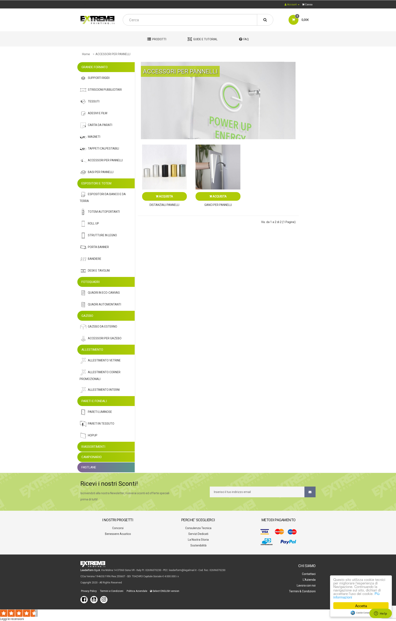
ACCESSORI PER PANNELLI (112, 54)
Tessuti (93, 101)
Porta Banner (98, 247)
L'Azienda (309, 579)
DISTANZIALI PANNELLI (164, 205)
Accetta (361, 605)
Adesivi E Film (97, 113)
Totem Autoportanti (104, 211)
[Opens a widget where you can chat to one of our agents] (380, 614)
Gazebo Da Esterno (102, 326)
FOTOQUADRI (90, 282)
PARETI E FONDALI (94, 401)
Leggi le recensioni (12, 619)
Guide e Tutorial (205, 39)
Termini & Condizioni (302, 591)
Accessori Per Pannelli (105, 160)
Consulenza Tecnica (198, 528)
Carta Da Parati (100, 125)
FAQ (246, 39)
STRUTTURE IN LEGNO (102, 235)
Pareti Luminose (100, 411)
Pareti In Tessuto (101, 423)
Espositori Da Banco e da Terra (103, 197)
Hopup (92, 435)
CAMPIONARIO (91, 457)
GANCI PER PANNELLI (218, 205)
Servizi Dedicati (198, 534)
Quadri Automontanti (104, 304)
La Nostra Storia (198, 539)
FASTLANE (88, 467)
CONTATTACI (89, 4)
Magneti (94, 136)
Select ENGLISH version (165, 591)
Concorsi (118, 528)
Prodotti (159, 39)
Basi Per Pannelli (100, 172)
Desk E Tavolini (99, 270)
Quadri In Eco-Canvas (104, 292)
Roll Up (93, 223)
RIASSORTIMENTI (93, 447)
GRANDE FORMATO (94, 67)
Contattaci (308, 574)
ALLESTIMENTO (92, 349)
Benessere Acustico (117, 534)
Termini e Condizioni (111, 591)
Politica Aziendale (136, 591)
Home (86, 54)
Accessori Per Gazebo (104, 338)
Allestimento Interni (104, 389)
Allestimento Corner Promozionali (100, 375)
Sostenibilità (198, 545)
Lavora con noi (306, 585)
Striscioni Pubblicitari (105, 89)
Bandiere (94, 258)
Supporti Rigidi (99, 78)
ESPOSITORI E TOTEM (96, 183)
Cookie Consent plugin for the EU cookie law (361, 612)
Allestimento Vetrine (104, 360)
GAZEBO (87, 316)
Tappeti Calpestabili (103, 148)
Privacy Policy (88, 591)
